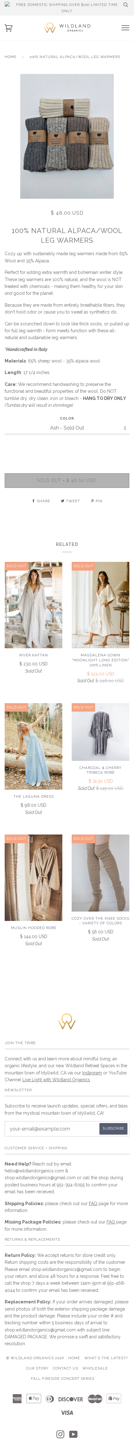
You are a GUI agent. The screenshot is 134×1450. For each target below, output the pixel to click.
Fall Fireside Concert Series (62, 1378)
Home (11, 57)
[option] (67, 136)
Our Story (37, 1368)
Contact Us (65, 1368)
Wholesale (95, 1368)
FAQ (93, 1203)
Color (67, 418)
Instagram (92, 1072)
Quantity (67, 447)
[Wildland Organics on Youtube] (73, 1436)
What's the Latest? (106, 1358)
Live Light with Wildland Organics (56, 1079)
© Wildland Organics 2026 (35, 1358)
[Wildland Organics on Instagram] (60, 1436)
